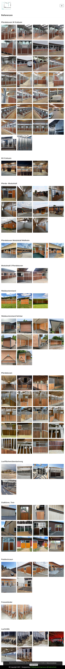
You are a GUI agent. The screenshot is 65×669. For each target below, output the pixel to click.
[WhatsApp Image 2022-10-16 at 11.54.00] (40, 168)
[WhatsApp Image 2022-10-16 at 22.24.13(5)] (8, 654)
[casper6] (40, 446)
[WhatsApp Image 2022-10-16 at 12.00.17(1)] (8, 326)
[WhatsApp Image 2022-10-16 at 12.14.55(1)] (56, 127)
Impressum (43, 667)
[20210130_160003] (56, 79)
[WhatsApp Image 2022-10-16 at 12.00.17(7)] (40, 341)
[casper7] (56, 446)
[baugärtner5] (40, 414)
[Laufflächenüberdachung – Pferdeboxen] (8, 471)
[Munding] (6, 5)
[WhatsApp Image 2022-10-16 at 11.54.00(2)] (24, 168)
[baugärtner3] (8, 414)
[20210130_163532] (8, 127)
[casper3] (56, 430)
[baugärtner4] (24, 414)
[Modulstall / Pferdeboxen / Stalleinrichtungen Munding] (8, 193)
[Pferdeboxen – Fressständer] (8, 612)
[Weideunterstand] (8, 300)
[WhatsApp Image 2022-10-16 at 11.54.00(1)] (8, 168)
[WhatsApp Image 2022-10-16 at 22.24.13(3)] (8, 639)
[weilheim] (40, 250)
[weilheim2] (24, 250)
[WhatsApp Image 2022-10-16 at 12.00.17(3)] (40, 326)
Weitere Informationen (51, 662)
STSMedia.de (34, 667)
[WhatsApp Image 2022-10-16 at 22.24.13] (56, 639)
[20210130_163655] (40, 127)
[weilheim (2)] (8, 250)
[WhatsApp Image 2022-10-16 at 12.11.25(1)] (24, 544)
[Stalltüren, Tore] (8, 512)
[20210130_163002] (40, 111)
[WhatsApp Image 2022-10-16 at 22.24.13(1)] (40, 639)
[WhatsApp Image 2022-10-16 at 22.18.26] (24, 142)
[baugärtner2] (56, 398)
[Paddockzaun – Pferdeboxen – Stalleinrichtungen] (8, 569)
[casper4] (8, 446)
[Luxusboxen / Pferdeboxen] (8, 32)
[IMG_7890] (56, 528)
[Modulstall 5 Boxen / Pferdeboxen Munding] (8, 275)
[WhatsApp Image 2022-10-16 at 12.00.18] (24, 357)
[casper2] (40, 430)
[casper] (8, 430)
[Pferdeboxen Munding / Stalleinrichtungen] (8, 382)
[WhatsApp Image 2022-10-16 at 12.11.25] (40, 544)
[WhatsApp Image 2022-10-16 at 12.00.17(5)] (8, 341)
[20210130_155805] (8, 79)
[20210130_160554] (40, 95)
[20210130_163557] (24, 127)
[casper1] (24, 430)
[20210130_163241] (56, 111)
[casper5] (24, 446)
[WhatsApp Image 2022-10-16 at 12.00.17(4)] (56, 326)
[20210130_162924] (24, 111)
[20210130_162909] (8, 111)
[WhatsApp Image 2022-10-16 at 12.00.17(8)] (56, 341)
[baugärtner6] (56, 414)
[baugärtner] (24, 398)
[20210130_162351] (56, 95)
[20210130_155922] (40, 79)
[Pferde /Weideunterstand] (24, 300)
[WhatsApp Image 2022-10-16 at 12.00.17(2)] (24, 326)
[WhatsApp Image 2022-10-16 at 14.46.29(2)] (56, 544)
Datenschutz (52, 667)
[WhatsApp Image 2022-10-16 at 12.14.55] (8, 142)
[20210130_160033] (8, 95)
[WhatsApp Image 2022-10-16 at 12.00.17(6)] (24, 341)
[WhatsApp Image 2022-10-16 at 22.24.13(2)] (24, 639)
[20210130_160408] (24, 95)
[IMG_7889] (8, 544)
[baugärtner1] (40, 398)
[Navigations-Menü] (62, 5)
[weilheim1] (56, 250)
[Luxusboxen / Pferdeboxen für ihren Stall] (40, 63)
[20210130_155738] (56, 63)
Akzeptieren (33, 665)
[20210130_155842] (24, 79)
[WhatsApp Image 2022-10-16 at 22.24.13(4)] (24, 654)
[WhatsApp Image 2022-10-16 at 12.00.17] (8, 357)
